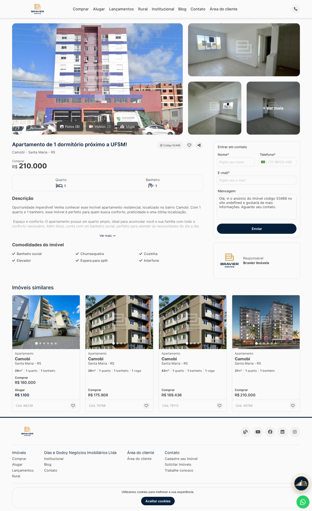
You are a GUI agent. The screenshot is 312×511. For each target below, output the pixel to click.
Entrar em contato (232, 147)
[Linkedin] (282, 432)
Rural (143, 9)
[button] (46, 322)
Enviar (257, 229)
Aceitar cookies (158, 501)
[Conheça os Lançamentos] (301, 483)
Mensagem (227, 191)
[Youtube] (258, 432)
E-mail (224, 173)
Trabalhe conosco (179, 470)
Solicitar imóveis (178, 464)
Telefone (267, 154)
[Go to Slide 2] (40, 343)
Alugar (99, 9)
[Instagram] (295, 432)
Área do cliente (224, 9)
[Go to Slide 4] (48, 343)
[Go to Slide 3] (44, 343)
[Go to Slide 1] (36, 343)
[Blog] (245, 432)
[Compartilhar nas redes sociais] (199, 145)
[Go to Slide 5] (52, 343)
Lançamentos (121, 9)
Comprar (81, 9)
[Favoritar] (189, 145)
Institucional (163, 9)
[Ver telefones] (295, 9)
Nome (223, 154)
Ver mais (106, 235)
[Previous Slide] (16, 322)
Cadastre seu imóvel (181, 459)
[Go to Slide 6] (56, 343)
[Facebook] (270, 432)
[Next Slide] (75, 322)
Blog (182, 9)
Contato (198, 9)
